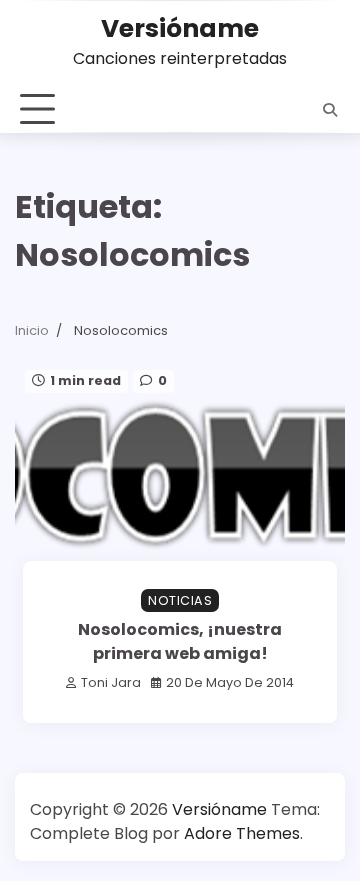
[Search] (330, 110)
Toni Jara (111, 682)
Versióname (180, 28)
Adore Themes (242, 833)
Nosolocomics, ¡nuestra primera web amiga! (180, 641)
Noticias (180, 600)
